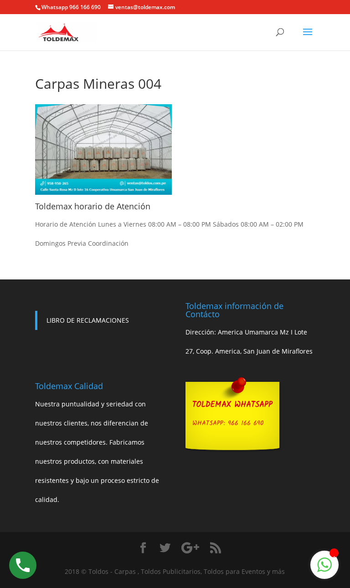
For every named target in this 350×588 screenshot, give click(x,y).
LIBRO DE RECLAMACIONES (87, 320)
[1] (324, 569)
